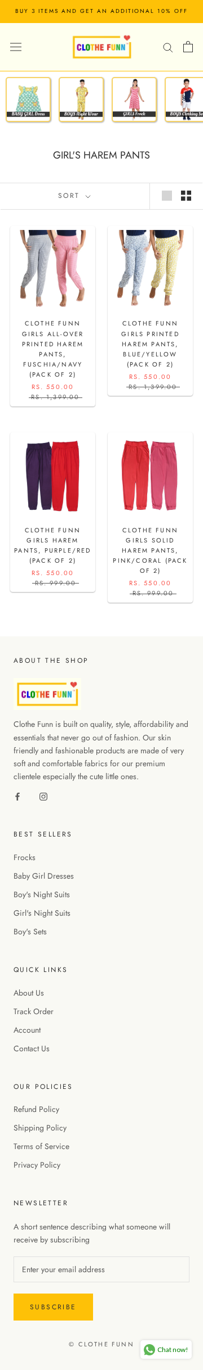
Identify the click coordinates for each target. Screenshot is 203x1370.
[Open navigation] (15, 46)
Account (27, 1030)
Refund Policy (36, 1109)
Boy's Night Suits (42, 894)
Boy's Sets (30, 931)
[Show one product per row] (167, 196)
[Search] (168, 46)
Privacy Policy (37, 1164)
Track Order (34, 1011)
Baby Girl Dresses (44, 875)
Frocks (25, 857)
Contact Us (32, 1048)
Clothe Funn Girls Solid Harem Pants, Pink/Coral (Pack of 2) (150, 551)
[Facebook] (17, 795)
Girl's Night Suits (42, 913)
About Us (29, 992)
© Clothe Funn (101, 1344)
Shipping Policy (40, 1127)
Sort (70, 196)
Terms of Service (41, 1146)
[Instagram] (43, 795)
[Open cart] (188, 46)
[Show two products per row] (186, 196)
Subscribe (53, 1307)
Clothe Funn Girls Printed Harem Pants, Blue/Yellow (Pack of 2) (150, 344)
